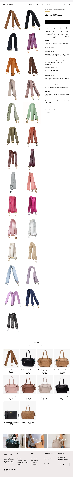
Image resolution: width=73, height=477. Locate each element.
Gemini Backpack (48, 456)
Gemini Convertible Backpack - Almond (45, 370)
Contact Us (19, 464)
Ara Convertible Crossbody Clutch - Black (11, 423)
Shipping (19, 458)
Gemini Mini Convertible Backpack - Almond (61, 370)
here (55, 106)
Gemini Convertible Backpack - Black (28, 370)
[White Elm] (8, 4)
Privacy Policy (34, 462)
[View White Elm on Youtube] (15, 470)
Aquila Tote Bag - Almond (28, 422)
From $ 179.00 (28, 423)
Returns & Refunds (21, 460)
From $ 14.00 (11, 371)
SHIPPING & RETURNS (50, 47)
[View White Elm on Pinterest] (12, 470)
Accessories (50, 9)
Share (49, 112)
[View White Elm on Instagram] (4, 470)
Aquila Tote (47, 461)
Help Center (20, 456)
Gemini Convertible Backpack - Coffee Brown (28, 396)
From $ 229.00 (45, 398)
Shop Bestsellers (48, 453)
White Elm (67, 470)
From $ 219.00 (28, 372)
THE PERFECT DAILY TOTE (59, 442)
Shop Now (36, 442)
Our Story (33, 456)
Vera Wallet (47, 463)
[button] (48, 11)
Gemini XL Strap (11, 369)
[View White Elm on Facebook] (9, 470)
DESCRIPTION (48, 40)
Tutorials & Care (34, 460)
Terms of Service (34, 464)
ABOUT (32, 453)
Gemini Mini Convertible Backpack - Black (61, 396)
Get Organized (14, 443)
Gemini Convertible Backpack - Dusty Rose (11, 396)
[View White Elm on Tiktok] (7, 470)
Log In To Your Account (22, 462)
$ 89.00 (11, 424)
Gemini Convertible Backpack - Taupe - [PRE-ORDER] (45, 396)
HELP (18, 453)
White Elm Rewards (35, 458)
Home (46, 9)
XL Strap (46, 466)
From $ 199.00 (62, 372)
